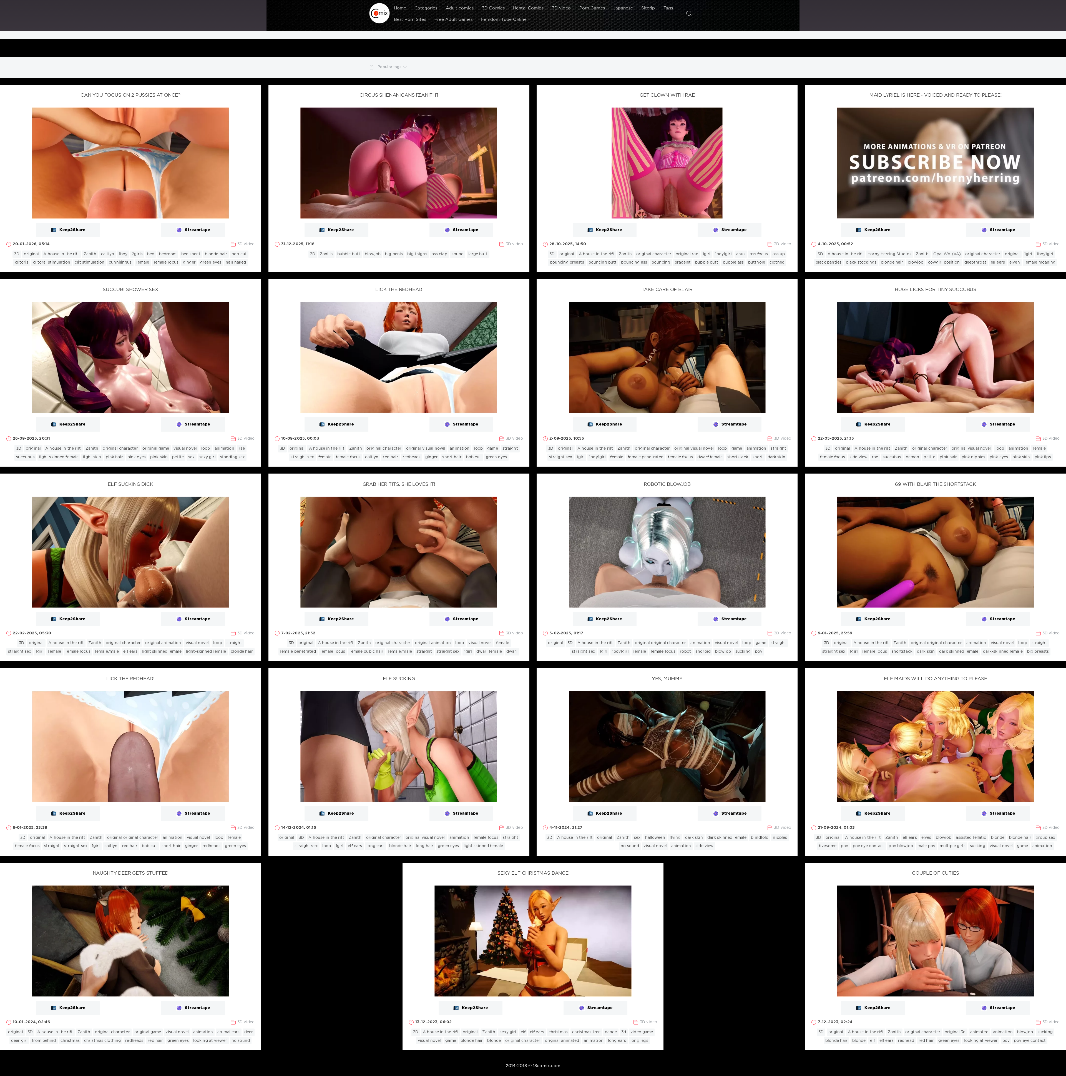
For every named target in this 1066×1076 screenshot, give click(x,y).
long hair (424, 846)
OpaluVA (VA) (947, 254)
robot (685, 651)
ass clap (439, 254)
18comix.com (546, 1066)
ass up (779, 254)
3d (623, 1032)
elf (523, 1032)
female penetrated (645, 457)
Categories (425, 8)
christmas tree (586, 1032)
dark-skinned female (1003, 651)
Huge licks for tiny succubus (935, 290)
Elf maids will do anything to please (935, 679)
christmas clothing (102, 1040)
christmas (70, 1040)
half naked (236, 262)
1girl (707, 254)
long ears (375, 846)
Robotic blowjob (667, 484)
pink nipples (973, 457)
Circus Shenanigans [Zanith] (398, 95)
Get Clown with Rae (667, 95)
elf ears (998, 262)
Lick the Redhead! (130, 679)
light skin (92, 457)
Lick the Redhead (398, 290)
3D (16, 254)
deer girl (19, 1040)
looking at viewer (210, 1040)
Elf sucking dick (130, 484)
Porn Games (592, 8)
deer (248, 1032)
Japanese (623, 8)
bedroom (168, 254)
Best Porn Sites (410, 19)
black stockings (861, 262)
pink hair (114, 457)
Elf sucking (399, 679)
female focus (166, 262)
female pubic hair (366, 651)
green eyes (210, 262)
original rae (687, 254)
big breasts (1038, 651)
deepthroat (975, 262)
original (31, 254)
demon (912, 457)
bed (150, 254)
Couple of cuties (935, 873)
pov (758, 651)
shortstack (737, 457)
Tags (668, 8)
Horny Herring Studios (889, 254)
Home (400, 8)
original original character (660, 643)
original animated (562, 1040)
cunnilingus (120, 262)
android (703, 651)
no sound (630, 846)
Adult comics (460, 8)
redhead (906, 1040)
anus (740, 254)
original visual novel (426, 448)
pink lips (1043, 457)
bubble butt (348, 254)
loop (205, 448)
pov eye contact (868, 846)
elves (926, 837)
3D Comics (493, 8)
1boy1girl (723, 254)
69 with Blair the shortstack (935, 484)
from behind (44, 1040)
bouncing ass (634, 262)
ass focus (759, 254)
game (492, 448)
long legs (639, 1040)
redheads (412, 457)
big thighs (417, 254)
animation (224, 448)
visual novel (185, 448)
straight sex (302, 457)
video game (641, 1032)
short (758, 457)
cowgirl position (944, 262)
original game (155, 448)
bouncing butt (603, 262)
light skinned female (59, 457)
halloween (655, 837)
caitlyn (107, 254)
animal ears (228, 1032)
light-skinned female (206, 651)
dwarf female (710, 457)
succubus (25, 457)
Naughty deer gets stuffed (131, 873)
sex (191, 457)
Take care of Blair (667, 290)
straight (510, 448)
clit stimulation (89, 262)
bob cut (239, 254)
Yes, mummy (667, 679)
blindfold (759, 837)
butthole (756, 262)
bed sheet (190, 254)
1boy (123, 254)
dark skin (776, 457)
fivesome (827, 846)
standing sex (232, 457)
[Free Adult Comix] (379, 13)
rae (242, 448)
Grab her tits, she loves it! (399, 484)
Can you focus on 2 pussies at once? (130, 95)
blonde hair (216, 254)
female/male (107, 651)
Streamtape (197, 230)
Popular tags (389, 67)
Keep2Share (72, 230)
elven (1014, 262)
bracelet (683, 262)
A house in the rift (61, 254)
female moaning (1040, 262)
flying (675, 837)
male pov (926, 846)
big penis (394, 254)
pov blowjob (901, 846)
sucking (743, 651)
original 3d (955, 1032)
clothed (777, 262)
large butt (478, 254)
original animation (163, 643)
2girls (137, 254)
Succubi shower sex (130, 290)
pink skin (159, 457)
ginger (189, 262)
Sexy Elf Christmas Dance (533, 873)
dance (611, 1032)
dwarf (512, 651)
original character (653, 254)
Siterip (648, 8)
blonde (998, 837)
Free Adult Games (453, 19)
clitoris (22, 262)
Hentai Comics (528, 8)
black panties (829, 262)
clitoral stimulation (51, 262)
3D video (561, 8)
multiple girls (953, 846)
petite (178, 457)
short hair (451, 457)
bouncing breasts (567, 262)
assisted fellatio (971, 837)
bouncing (661, 262)
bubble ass (733, 262)
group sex (1045, 837)
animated (979, 1032)
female (142, 262)
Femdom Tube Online (504, 19)
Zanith (90, 254)
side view (858, 457)
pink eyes (136, 457)
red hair (390, 457)
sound (458, 254)
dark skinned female (958, 651)
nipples (780, 837)
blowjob (373, 254)
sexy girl (207, 457)
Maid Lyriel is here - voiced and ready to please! (935, 95)
